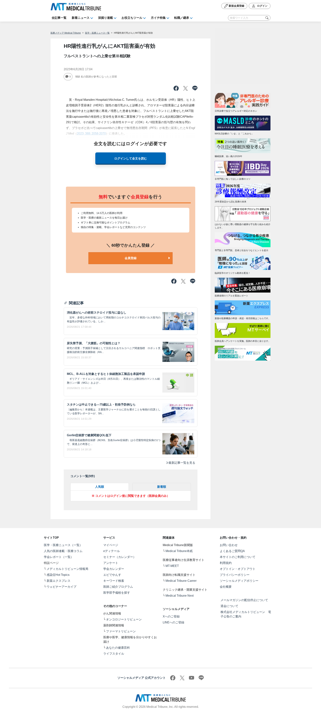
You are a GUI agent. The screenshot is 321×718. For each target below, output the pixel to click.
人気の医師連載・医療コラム (63, 551)
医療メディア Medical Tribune (66, 33)
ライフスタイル (113, 653)
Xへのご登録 (171, 616)
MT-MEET (172, 565)
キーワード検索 (113, 580)
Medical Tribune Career (181, 580)
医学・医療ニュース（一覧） (63, 545)
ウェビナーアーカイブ (61, 586)
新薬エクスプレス (58, 580)
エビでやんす (112, 574)
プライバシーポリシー (234, 574)
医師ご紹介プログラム (118, 586)
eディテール (111, 551)
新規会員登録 (236, 5)
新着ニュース (81, 17)
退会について (229, 606)
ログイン (262, 5)
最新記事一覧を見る (181, 462)
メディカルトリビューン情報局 (67, 568)
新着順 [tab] (161, 486)
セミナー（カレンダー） (119, 557)
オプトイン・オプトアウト (237, 568)
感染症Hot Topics (58, 574)
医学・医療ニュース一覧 (97, 33)
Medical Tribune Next (180, 595)
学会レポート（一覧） (59, 557)
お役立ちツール (131, 17)
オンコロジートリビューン (124, 619)
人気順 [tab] (99, 486)
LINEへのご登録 (173, 622)
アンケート (110, 562)
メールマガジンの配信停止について (244, 600)
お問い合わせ (229, 545)
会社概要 (226, 586)
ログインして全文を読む (130, 158)
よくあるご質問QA (232, 551)
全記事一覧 (59, 17)
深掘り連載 (105, 17)
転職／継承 (181, 17)
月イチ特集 (158, 17)
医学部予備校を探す (116, 592)
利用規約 (226, 562)
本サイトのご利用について (237, 557)
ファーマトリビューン (121, 631)
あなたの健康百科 (118, 647)
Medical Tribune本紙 (179, 551)
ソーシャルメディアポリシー (239, 580)
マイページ (110, 545)
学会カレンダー (113, 568)
